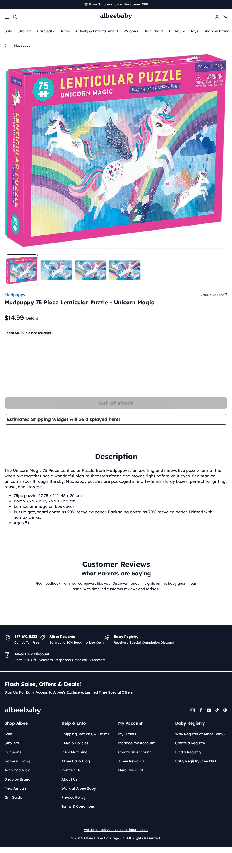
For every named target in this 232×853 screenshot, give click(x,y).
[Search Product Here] (15, 16)
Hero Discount (130, 770)
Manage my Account (136, 743)
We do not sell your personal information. (116, 830)
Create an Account (134, 752)
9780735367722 (212, 295)
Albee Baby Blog (75, 761)
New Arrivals (16, 788)
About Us (69, 779)
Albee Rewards (131, 761)
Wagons (130, 31)
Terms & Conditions (78, 806)
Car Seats (45, 31)
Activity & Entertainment (96, 31)
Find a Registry (188, 752)
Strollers (24, 31)
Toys (194, 31)
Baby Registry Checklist (195, 761)
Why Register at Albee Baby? (200, 734)
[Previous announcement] (6, 4)
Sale (8, 31)
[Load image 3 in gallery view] (91, 270)
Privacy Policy (73, 797)
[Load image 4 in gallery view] (125, 270)
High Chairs (153, 31)
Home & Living (17, 761)
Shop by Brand (217, 31)
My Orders (127, 734)
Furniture (177, 31)
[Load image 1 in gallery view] (22, 270)
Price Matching (74, 752)
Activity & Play (17, 770)
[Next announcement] (226, 4)
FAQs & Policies (74, 743)
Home (64, 31)
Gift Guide (13, 797)
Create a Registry (190, 743)
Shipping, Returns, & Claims (85, 734)
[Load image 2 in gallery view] (56, 270)
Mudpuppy (22, 45)
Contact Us (71, 770)
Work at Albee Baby (78, 788)
